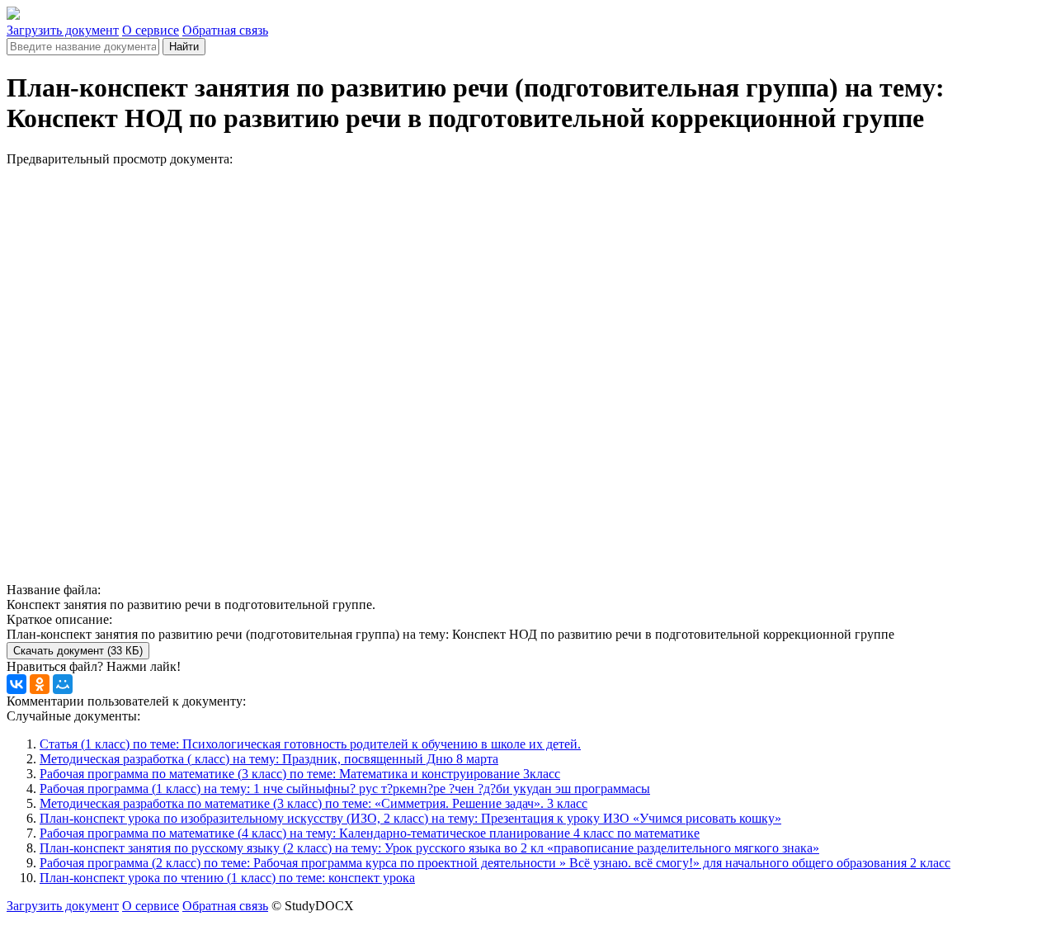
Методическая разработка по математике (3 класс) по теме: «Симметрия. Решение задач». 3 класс (313, 803)
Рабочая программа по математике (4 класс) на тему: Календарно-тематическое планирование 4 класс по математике (370, 833)
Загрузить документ (63, 30)
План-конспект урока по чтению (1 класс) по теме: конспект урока (227, 878)
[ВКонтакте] (16, 684)
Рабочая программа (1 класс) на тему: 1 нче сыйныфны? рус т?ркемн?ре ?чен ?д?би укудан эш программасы (345, 789)
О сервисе (150, 30)
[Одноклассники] (40, 684)
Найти (184, 46)
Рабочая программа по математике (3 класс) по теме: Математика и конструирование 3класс (300, 774)
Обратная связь (225, 30)
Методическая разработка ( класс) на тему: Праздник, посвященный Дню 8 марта (269, 759)
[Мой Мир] (63, 684)
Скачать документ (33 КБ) (78, 651)
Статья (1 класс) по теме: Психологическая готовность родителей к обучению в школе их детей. (310, 744)
